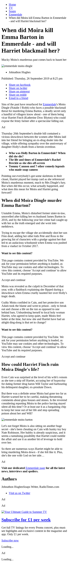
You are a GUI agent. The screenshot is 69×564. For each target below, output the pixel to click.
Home (12, 4)
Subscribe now (10, 540)
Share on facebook (20, 84)
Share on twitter (18, 88)
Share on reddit (17, 94)
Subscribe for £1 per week (26, 519)
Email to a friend (18, 98)
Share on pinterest (19, 91)
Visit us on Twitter (19, 493)
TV (11, 7)
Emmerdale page (35, 468)
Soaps (12, 11)
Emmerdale (15, 14)
